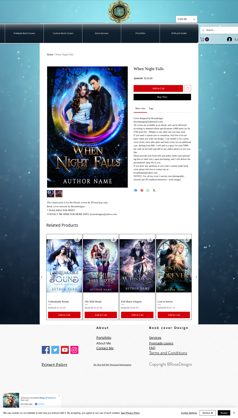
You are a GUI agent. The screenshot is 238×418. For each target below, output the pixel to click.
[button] (186, 19)
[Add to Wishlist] (187, 93)
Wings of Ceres (47, 398)
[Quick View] (64, 265)
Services (155, 337)
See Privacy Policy (130, 412)
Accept (224, 412)
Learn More (179, 83)
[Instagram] (74, 350)
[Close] (234, 412)
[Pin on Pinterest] (142, 195)
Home (50, 54)
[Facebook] (46, 350)
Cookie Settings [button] (189, 412)
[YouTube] (65, 350)
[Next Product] (196, 277)
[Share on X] (154, 195)
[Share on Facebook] (136, 195)
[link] (205, 39)
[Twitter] (55, 350)
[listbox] (186, 19)
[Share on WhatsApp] (148, 195)
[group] (119, 277)
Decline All (207, 412)
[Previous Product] (42, 277)
